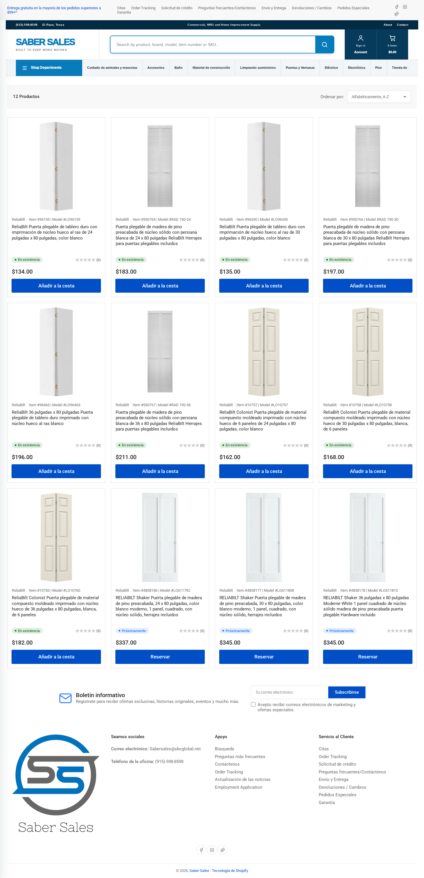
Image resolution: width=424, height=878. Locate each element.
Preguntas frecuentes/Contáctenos (227, 8)
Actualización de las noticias (243, 779)
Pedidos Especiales (353, 8)
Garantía (124, 12)
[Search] (324, 44)
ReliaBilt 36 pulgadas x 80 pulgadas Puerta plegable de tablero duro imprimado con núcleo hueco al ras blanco (52, 418)
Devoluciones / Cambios (312, 8)
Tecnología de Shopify (230, 870)
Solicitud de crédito (176, 8)
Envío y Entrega (274, 8)
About (388, 24)
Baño (179, 67)
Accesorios (155, 67)
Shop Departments (46, 68)
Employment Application (238, 787)
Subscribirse (347, 692)
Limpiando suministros (258, 67)
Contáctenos (227, 764)
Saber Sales (199, 870)
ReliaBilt (18, 219)
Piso (378, 67)
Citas (121, 8)
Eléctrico (331, 67)
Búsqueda (224, 748)
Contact (402, 24)
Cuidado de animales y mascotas (112, 67)
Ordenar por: (332, 96)
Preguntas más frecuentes (240, 756)
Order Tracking (143, 8)
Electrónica (356, 67)
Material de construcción (211, 67)
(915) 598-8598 (26, 24)
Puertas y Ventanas (300, 67)
